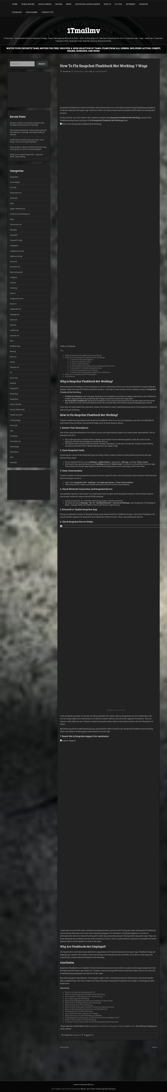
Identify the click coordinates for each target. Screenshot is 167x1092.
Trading (13, 436)
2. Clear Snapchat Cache (80, 361)
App (12, 203)
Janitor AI (14, 335)
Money (13, 351)
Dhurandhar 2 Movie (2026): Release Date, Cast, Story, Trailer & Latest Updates (28, 148)
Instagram (14, 314)
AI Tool (118, 4)
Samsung (14, 393)
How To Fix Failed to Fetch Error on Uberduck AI (86, 1009)
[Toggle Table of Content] (62, 351)
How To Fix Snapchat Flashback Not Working (85, 994)
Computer (14, 245)
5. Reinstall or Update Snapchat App (85, 368)
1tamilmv (17, 12)
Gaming (13, 288)
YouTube (13, 462)
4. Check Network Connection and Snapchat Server (92, 366)
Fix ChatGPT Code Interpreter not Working (84, 996)
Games (13, 282)
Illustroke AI (15, 309)
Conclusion (70, 376)
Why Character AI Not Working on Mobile (83, 1015)
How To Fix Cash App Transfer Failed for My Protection (89, 1007)
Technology (15, 420)
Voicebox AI (15, 441)
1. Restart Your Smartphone (82, 359)
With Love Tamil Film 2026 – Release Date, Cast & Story (26, 155)
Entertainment (16, 272)
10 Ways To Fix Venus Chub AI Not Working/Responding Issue (92, 1021)
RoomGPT (14, 388)
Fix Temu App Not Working (77, 998)
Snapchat (76, 1035)
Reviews (14, 378)
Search (42, 63)
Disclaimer (32, 12)
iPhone (13, 325)
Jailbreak (14, 330)
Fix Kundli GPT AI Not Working (79, 1011)
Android (143, 4)
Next (154, 1047)
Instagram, (113, 1026)
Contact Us (47, 12)
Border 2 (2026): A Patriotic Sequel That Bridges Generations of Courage (27, 124)
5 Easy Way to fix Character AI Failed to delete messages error (92, 1017)
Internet (130, 4)
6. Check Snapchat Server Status (84, 370)
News (68, 4)
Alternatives (15, 192)
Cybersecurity (16, 256)
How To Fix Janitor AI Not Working (80, 1019)
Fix (92, 1035)
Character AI (16, 224)
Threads (122, 1026)
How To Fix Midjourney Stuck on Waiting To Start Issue (89, 1000)
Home (14, 4)
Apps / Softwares (17, 208)
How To (107, 4)
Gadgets (13, 277)
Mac (12, 341)
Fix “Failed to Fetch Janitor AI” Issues (81, 1013)
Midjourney (15, 346)
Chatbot (13, 229)
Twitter (132, 1026)
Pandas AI (14, 367)
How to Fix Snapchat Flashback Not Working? (85, 357)
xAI (11, 457)
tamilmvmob (100, 71)
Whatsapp (14, 446)
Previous (64, 1047)
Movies (58, 4)
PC (11, 372)
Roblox (13, 383)
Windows (14, 452)
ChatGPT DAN (16, 240)
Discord (13, 261)
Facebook (104, 1026)
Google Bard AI (16, 298)
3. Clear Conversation (79, 363)
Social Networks (17, 409)
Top (11, 430)
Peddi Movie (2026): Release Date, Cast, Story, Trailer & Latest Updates (27, 140)
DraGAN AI (15, 266)
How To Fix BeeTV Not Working (79, 1005)
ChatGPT (14, 235)
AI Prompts (15, 182)
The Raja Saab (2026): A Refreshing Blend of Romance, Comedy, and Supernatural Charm (28, 132)
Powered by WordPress (83, 1084)
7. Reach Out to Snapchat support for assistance (90, 372)
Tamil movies (27, 4)
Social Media (45, 4)
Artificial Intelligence (87, 4)
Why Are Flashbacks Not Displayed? (81, 374)
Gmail (13, 293)
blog (12, 219)
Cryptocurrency (17, 251)
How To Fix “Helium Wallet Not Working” (83, 1002)
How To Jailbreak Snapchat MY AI (80, 992)
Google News (94, 1026)
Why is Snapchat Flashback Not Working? (83, 355)
